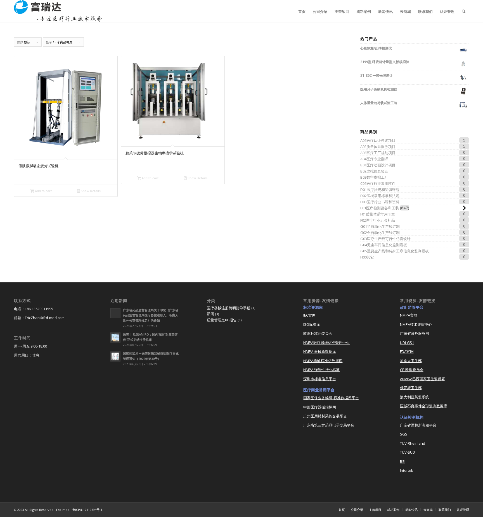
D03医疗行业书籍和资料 (379, 201)
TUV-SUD (407, 452)
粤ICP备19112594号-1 (87, 510)
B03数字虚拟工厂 (374, 177)
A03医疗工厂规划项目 (378, 152)
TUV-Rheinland (412, 443)
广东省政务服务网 (414, 333)
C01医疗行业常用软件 (378, 183)
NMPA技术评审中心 (416, 324)
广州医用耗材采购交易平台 (325, 415)
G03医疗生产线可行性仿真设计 (385, 238)
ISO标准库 (311, 324)
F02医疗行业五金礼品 (377, 220)
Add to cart (43, 191)
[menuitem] (302, 11)
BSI (402, 461)
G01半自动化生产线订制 (380, 226)
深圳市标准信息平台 (319, 378)
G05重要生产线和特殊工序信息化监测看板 (394, 250)
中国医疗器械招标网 (319, 407)
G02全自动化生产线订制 (380, 232)
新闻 (210, 313)
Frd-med (62, 510)
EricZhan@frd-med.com (45, 317)
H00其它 (367, 257)
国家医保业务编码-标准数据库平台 (331, 397)
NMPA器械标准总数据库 (322, 360)
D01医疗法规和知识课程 (379, 189)
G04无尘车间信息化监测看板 (383, 244)
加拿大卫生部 (411, 360)
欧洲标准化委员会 (317, 333)
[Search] (463, 11)
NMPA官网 (408, 315)
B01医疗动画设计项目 (378, 164)
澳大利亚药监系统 (414, 396)
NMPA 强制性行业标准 (321, 369)
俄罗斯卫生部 (411, 387)
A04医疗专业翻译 (374, 158)
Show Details (90, 191)
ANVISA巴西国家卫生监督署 (422, 378)
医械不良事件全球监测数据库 (423, 405)
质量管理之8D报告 (222, 319)
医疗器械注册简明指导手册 (228, 307)
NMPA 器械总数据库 (319, 351)
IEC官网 (309, 315)
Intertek (406, 470)
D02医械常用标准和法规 (379, 195)
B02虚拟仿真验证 (374, 171)
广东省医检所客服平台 (418, 425)
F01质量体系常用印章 (377, 214)
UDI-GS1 (407, 342)
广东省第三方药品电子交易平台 (328, 425)
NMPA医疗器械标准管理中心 (326, 342)
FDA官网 (407, 351)
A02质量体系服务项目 (378, 146)
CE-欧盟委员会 (411, 369)
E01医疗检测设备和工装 (379, 207)
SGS (403, 434)
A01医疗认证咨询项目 (378, 140)
